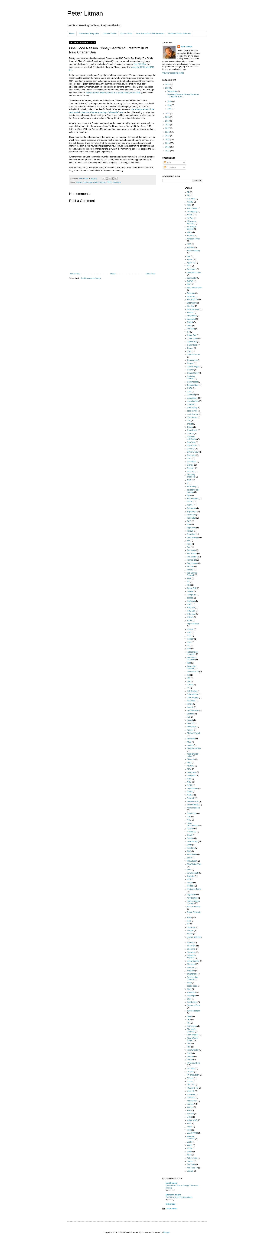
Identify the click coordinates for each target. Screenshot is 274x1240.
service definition (194, 937)
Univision (191, 1097)
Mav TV (190, 723)
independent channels (192, 653)
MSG (189, 763)
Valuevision (192, 1101)
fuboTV (190, 570)
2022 (167, 113)
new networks (193, 805)
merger (190, 730)
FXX (189, 585)
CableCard (192, 342)
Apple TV (191, 263)
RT (188, 924)
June (169, 101)
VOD (189, 1123)
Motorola (191, 759)
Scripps (190, 930)
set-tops (190, 943)
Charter (79, 182)
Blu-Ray (190, 306)
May (169, 105)
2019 (167, 121)
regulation (191, 894)
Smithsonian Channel (192, 978)
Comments (171, 167)
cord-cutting (87, 182)
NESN (189, 792)
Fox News (191, 550)
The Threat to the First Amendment (179, 1197)
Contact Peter (126, 34)
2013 (167, 143)
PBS (189, 851)
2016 (167, 132)
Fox (188, 547)
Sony (189, 983)
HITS (189, 632)
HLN (189, 636)
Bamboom (191, 269)
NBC (189, 782)
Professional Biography (89, 34)
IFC (188, 645)
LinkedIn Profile (109, 34)
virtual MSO (192, 1120)
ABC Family (192, 208)
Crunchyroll (192, 430)
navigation (191, 775)
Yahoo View (192, 1158)
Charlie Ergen (193, 367)
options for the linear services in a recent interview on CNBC (113, 93)
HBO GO (191, 607)
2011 (167, 151)
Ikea (189, 649)
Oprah (189, 835)
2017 (167, 128)
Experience (192, 511)
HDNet (190, 617)
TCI (188, 1023)
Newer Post (75, 274)
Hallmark (191, 601)
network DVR (193, 801)
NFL (189, 816)
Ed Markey (191, 486)
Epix (189, 495)
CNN (189, 391)
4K (188, 195)
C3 (188, 332)
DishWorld (191, 462)
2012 (167, 147)
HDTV (189, 620)
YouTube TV (192, 1168)
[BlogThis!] (106, 178)
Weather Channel (191, 1137)
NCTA (189, 785)
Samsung (191, 927)
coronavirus (192, 417)
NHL (189, 820)
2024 (167, 84)
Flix (188, 541)
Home (72, 34)
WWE (189, 1152)
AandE (190, 202)
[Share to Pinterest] (115, 178)
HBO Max (191, 611)
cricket (190, 424)
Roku (189, 917)
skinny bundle (193, 961)
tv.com (189, 1081)
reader (190, 883)
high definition (193, 624)
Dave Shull (192, 445)
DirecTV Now (193, 452)
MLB (189, 742)
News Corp (192, 813)
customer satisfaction (192, 438)
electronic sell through (193, 491)
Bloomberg (192, 303)
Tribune (190, 1056)
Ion (188, 675)
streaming (117, 182)
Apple (189, 259)
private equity (193, 873)
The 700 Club (140, 64)
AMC (189, 244)
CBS (189, 351)
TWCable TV (192, 1088)
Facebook (191, 515)
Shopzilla (191, 949)
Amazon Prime (193, 239)
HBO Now (191, 614)
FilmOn (190, 531)
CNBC (190, 388)
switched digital (193, 1011)
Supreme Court (193, 1005)
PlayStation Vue (194, 864)
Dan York (191, 442)
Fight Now (191, 528)
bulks (189, 325)
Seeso (190, 934)
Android (190, 247)
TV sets (190, 1078)
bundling (191, 329)
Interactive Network (191, 667)
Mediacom (191, 727)
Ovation (190, 838)
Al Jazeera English (191, 228)
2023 (167, 88)
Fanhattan (191, 518)
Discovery (191, 455)
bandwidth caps (194, 272)
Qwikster (191, 876)
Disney (95, 182)
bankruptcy (192, 278)
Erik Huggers (192, 498)
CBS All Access (193, 354)
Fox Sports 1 (192, 557)
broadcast (191, 319)
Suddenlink (192, 1002)
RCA (189, 879)
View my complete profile (173, 73)
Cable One (191, 335)
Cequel (190, 363)
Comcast (191, 395)
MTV (189, 769)
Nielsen (190, 829)
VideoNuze (170, 1204)
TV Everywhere (193, 1063)
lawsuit (190, 707)
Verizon (190, 1104)
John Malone (192, 694)
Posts (168, 162)
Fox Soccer (192, 554)
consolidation (193, 401)
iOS (188, 678)
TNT (189, 1047)
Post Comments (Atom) (91, 278)
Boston (190, 312)
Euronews (191, 508)
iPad (189, 681)
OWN (189, 845)
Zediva (190, 1171)
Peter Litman (85, 13)
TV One (190, 1072)
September (172, 91)
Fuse (189, 578)
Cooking (190, 404)
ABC (189, 205)
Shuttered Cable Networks (179, 34)
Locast (190, 720)
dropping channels (191, 476)
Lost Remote (171, 1183)
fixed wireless (193, 537)
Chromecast (192, 382)
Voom (189, 1127)
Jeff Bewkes (192, 691)
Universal (191, 1094)
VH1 (189, 1110)
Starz (189, 989)
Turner (190, 1060)
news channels (193, 808)
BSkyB (190, 322)
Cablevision (192, 345)
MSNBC (190, 766)
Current (190, 433)
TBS (189, 1019)
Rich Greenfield (194, 907)
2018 (167, 125)
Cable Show (192, 338)
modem (190, 745)
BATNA (190, 281)
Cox (189, 420)
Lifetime (190, 714)
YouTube (191, 1164)
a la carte (191, 199)
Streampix (191, 996)
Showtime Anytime (191, 956)
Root (189, 921)
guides (190, 598)
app (188, 256)
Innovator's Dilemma (191, 658)
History (190, 629)
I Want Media (171, 1208)
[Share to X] (109, 178)
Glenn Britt (191, 588)
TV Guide (191, 1068)
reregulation (192, 898)
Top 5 (189, 1053)
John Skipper (193, 698)
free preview (192, 563)
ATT (188, 266)
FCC (189, 521)
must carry (191, 772)
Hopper (190, 639)
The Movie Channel (191, 1030)
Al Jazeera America (191, 222)
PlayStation (192, 861)
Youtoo (190, 1161)
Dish (189, 458)
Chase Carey (193, 373)
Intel (189, 663)
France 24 (191, 560)
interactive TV (193, 672)
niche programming (193, 824)
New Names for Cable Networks (150, 34)
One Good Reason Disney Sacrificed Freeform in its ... (183, 95)
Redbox (190, 886)
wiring (189, 1148)
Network (190, 798)
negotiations (192, 788)
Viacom (190, 1114)
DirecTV (190, 449)
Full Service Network (192, 574)
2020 (167, 117)
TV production (193, 1075)
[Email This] (103, 178)
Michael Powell (193, 733)
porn (189, 870)
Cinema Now (192, 385)
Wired (189, 1145)
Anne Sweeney (193, 251)
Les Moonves (193, 710)
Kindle (190, 704)
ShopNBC (191, 946)
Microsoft (191, 739)
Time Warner (192, 1035)
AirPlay (190, 218)
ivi (188, 688)
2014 (167, 139)
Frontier (190, 566)
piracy (189, 858)
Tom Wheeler (193, 1050)
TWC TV (190, 1084)
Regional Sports (194, 889)
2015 (167, 136)
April (169, 109)
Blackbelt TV (192, 299)
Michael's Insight (173, 1195)
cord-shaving (192, 414)
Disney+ (102, 182)
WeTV (189, 1142)
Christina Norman (191, 377)
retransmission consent (193, 902)
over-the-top (192, 842)
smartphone (192, 974)
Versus (190, 1107)
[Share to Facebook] (112, 178)
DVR (189, 480)
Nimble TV (191, 832)
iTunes (190, 685)
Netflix (189, 795)
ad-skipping (192, 211)
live (188, 717)
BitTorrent (191, 296)
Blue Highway (193, 309)
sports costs (192, 986)
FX (188, 582)
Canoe (190, 348)
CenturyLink (192, 360)
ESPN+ (109, 182)
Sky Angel (191, 964)
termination (192, 1026)
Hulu (189, 642)
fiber (189, 524)
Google (190, 591)
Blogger (166, 1232)
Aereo (189, 215)
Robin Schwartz (194, 912)
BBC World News (194, 288)
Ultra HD (191, 1091)
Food (189, 544)
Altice (189, 232)
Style (189, 999)
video (189, 1117)
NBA (189, 779)
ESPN (189, 502)
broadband (192, 316)
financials (191, 534)
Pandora (191, 848)
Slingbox (191, 971)
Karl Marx (191, 701)
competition (192, 398)
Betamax (191, 293)
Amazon (190, 235)
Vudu (189, 1130)
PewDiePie (192, 854)
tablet (189, 1016)
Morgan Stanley (194, 748)
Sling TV (190, 967)
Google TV (191, 595)
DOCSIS (190, 471)
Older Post (150, 274)
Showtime (191, 952)
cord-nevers (192, 411)
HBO (189, 604)
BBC (189, 284)
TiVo (189, 1043)
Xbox (189, 1155)
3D (188, 192)
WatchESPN (192, 1133)
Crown (190, 427)
